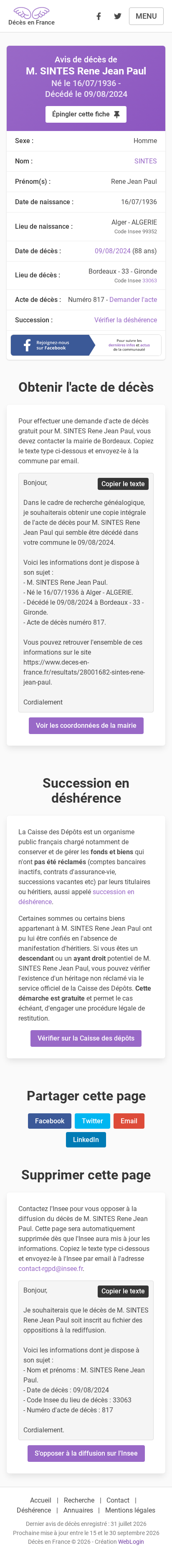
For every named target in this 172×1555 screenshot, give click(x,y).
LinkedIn (86, 1140)
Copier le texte (123, 484)
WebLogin (131, 1541)
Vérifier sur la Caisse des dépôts (86, 1038)
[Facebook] (98, 16)
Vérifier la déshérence (125, 320)
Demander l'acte (133, 300)
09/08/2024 (113, 251)
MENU (146, 16)
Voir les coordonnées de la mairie (86, 725)
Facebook (49, 1121)
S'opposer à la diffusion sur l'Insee (86, 1453)
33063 (149, 280)
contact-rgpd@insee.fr (50, 1269)
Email (129, 1121)
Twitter (92, 1121)
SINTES (145, 161)
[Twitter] (118, 16)
